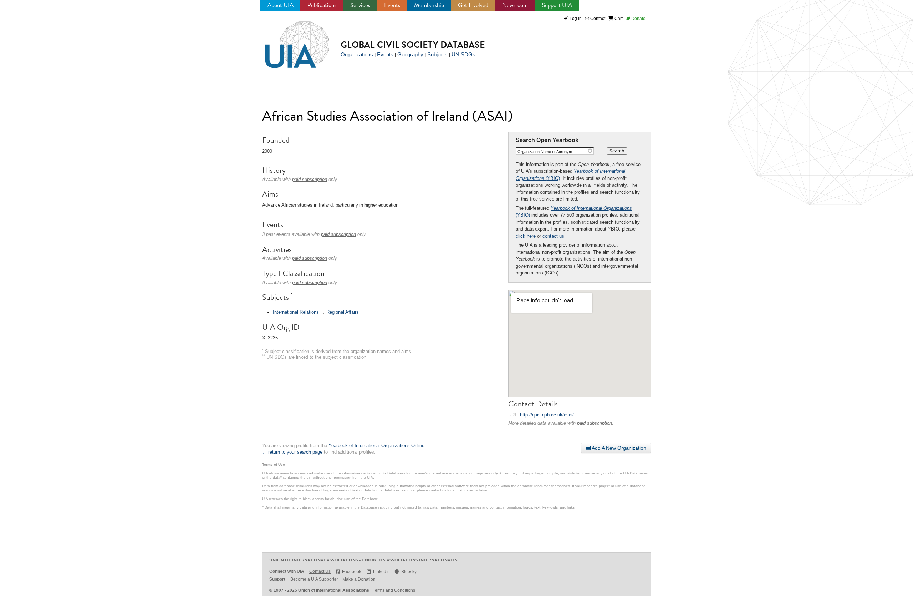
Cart (618, 18)
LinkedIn (381, 571)
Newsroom (515, 5)
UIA (289, 40)
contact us (553, 236)
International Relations (296, 312)
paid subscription (594, 423)
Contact (597, 18)
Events (392, 5)
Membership (429, 5)
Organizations (357, 54)
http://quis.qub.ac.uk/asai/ (547, 415)
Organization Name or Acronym (544, 152)
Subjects (437, 54)
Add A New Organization (618, 448)
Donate (638, 18)
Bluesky (409, 571)
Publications (321, 5)
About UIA (280, 5)
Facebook (351, 571)
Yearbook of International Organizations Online (376, 445)
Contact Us (320, 571)
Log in (576, 18)
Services (360, 5)
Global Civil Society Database (413, 44)
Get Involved (473, 5)
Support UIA (557, 5)
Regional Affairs (342, 312)
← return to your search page (292, 452)
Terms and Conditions (394, 590)
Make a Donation (359, 579)
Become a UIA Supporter (314, 579)
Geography (410, 54)
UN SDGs (463, 54)
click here (526, 236)
